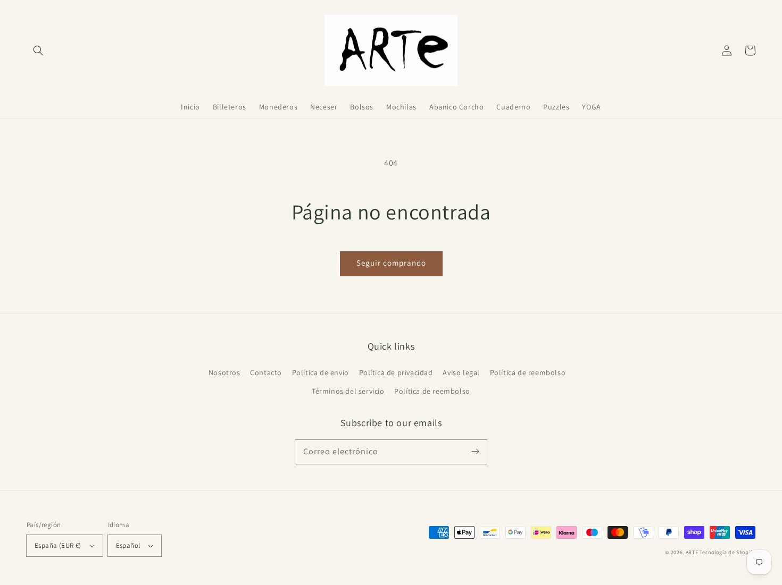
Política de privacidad (396, 372)
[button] (38, 50)
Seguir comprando (391, 263)
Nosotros (224, 372)
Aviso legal (461, 372)
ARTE (693, 552)
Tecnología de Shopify (727, 552)
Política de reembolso (528, 372)
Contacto (266, 372)
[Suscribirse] (475, 451)
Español (128, 545)
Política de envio (320, 372)
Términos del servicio (348, 391)
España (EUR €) (58, 545)
